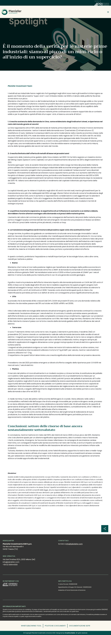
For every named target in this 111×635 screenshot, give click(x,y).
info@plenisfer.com (74, 544)
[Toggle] (108, 11)
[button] (32, 626)
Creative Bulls (70, 633)
